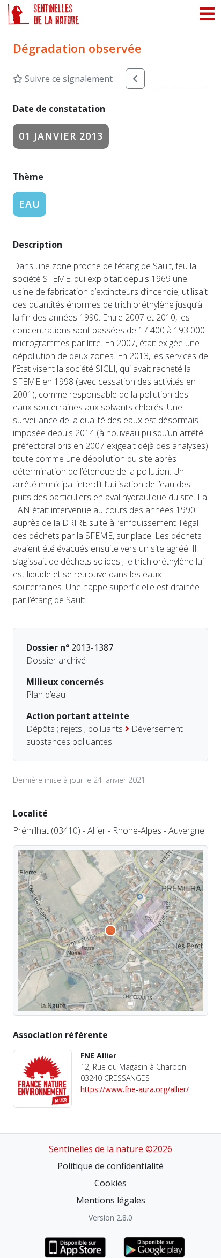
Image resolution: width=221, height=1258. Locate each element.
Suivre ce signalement (68, 79)
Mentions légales (110, 1200)
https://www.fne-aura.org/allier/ (134, 1089)
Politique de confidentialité (110, 1166)
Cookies (110, 1183)
